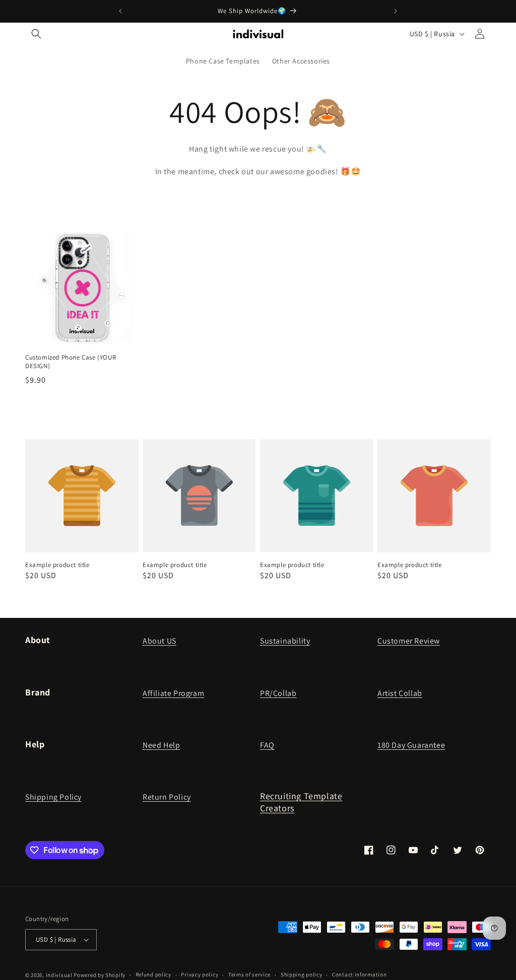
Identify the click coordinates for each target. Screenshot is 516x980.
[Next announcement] (395, 11)
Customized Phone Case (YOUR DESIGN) (70, 362)
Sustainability (285, 641)
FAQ (267, 745)
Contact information (359, 974)
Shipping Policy (53, 797)
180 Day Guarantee (411, 745)
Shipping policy (301, 974)
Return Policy (167, 797)
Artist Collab (399, 693)
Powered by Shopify (99, 974)
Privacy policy (199, 974)
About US (159, 641)
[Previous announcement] (120, 11)
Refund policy (153, 974)
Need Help (161, 745)
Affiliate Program (173, 693)
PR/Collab (278, 693)
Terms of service (249, 974)
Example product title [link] (57, 565)
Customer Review (408, 641)
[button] (36, 34)
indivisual (59, 974)
